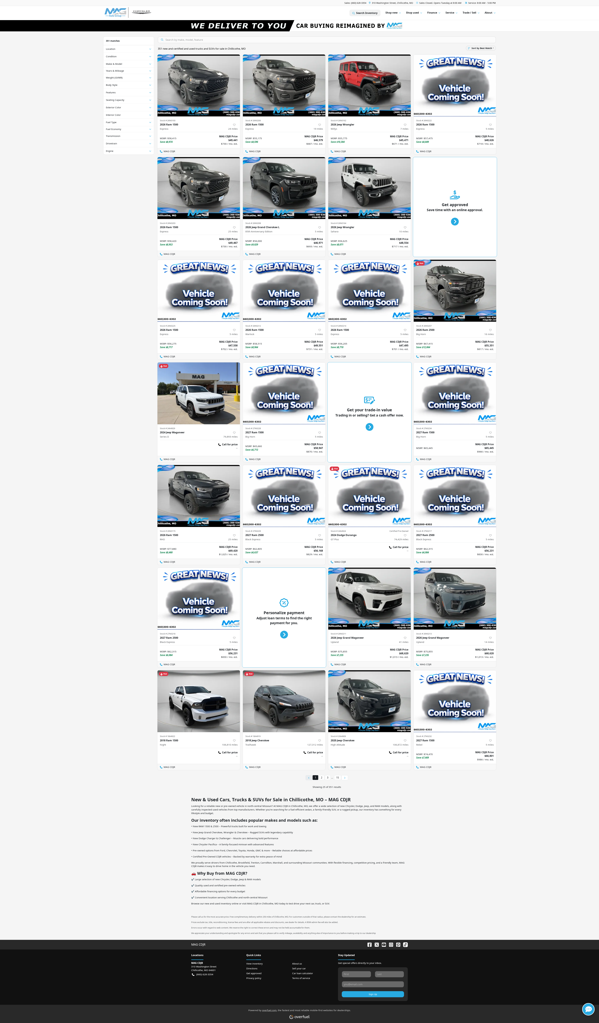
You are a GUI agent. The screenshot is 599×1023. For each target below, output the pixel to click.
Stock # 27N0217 (424, 531)
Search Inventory (366, 13)
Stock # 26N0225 (167, 325)
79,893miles (230, 436)
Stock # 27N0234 (424, 428)
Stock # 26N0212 (253, 325)
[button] (391, 3)
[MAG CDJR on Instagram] (389, 944)
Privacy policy (253, 978)
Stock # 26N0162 (338, 120)
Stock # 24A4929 (167, 428)
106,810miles (230, 744)
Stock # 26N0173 (167, 531)
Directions (251, 968)
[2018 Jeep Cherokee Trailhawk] (284, 701)
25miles (233, 231)
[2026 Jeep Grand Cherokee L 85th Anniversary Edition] (284, 188)
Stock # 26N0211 (338, 633)
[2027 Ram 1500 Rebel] (455, 701)
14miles (489, 642)
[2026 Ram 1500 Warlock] (284, 291)
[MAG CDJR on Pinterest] (397, 944)
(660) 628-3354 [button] (204, 974)
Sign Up (373, 994)
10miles (403, 231)
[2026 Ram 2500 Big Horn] (455, 291)
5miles (490, 128)
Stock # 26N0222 (424, 120)
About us (297, 963)
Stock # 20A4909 (338, 736)
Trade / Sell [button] (469, 12)
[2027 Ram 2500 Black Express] (284, 496)
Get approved (253, 973)
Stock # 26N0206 (253, 120)
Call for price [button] (230, 444)
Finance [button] (432, 12)
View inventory (254, 963)
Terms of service (301, 978)
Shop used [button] (412, 12)
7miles (404, 128)
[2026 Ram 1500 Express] (198, 85)
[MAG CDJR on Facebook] (368, 944)
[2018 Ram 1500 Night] (198, 701)
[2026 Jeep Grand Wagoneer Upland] (369, 599)
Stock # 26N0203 (167, 223)
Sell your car (299, 968)
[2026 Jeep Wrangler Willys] (369, 85)
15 (337, 777)
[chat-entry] (588, 1009)
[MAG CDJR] (133, 13)
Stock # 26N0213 (424, 633)
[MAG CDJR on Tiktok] (404, 944)
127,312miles (315, 744)
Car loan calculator (302, 973)
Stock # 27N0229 (253, 531)
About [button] (488, 12)
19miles (318, 128)
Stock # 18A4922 (167, 736)
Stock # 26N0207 (424, 325)
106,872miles (400, 744)
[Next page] (344, 777)
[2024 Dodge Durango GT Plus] (369, 496)
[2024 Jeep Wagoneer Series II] (198, 393)
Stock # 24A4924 (338, 531)
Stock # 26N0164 (338, 223)
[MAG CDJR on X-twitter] (375, 944)
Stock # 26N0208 (253, 223)
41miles (403, 642)
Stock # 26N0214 (338, 325)
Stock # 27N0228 (253, 428)
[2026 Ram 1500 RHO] (198, 496)
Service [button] (450, 12)
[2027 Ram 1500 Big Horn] (284, 393)
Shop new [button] (391, 12)
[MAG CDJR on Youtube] (382, 944)
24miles (233, 128)
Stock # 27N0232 (424, 736)
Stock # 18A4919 (253, 736)
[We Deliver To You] (299, 25)
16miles (489, 334)
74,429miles (401, 539)
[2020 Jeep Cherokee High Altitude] (369, 701)
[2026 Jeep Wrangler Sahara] (369, 188)
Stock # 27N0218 (167, 633)
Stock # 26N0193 (167, 120)
